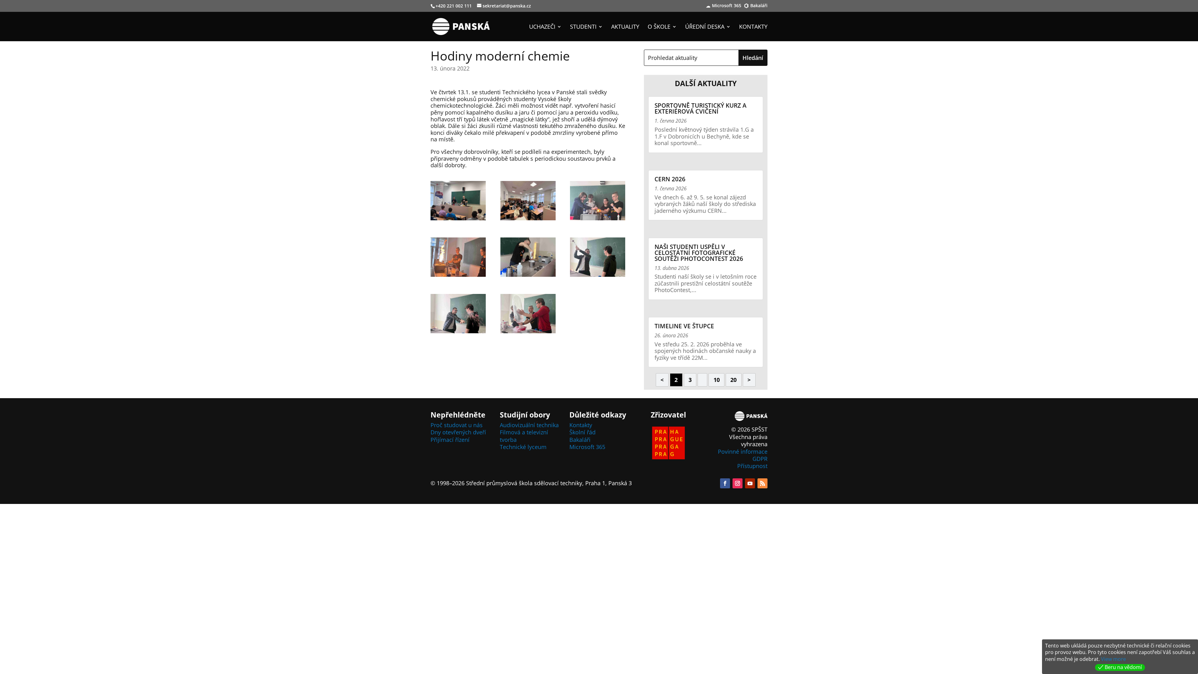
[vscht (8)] (528, 315)
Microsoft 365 (726, 5)
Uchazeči (542, 27)
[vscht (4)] (458, 258)
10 (716, 379)
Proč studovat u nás (457, 425)
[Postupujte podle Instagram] (738, 483)
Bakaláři (758, 5)
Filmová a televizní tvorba (524, 435)
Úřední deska (704, 27)
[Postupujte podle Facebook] (725, 483)
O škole (659, 27)
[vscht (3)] (597, 202)
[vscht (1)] (458, 202)
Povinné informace (742, 451)
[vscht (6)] (597, 258)
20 (733, 379)
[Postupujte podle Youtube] (750, 483)
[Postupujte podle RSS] (762, 483)
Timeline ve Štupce (684, 326)
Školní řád (582, 432)
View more (1113, 659)
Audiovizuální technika (529, 425)
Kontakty (753, 27)
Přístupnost (752, 466)
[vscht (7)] (458, 315)
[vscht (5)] (528, 258)
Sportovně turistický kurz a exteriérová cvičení (701, 108)
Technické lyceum (523, 447)
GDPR (759, 458)
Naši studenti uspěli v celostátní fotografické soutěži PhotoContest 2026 (699, 253)
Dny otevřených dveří (458, 432)
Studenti (583, 27)
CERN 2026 (670, 179)
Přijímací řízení (450, 439)
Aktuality (625, 27)
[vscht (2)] (528, 202)
